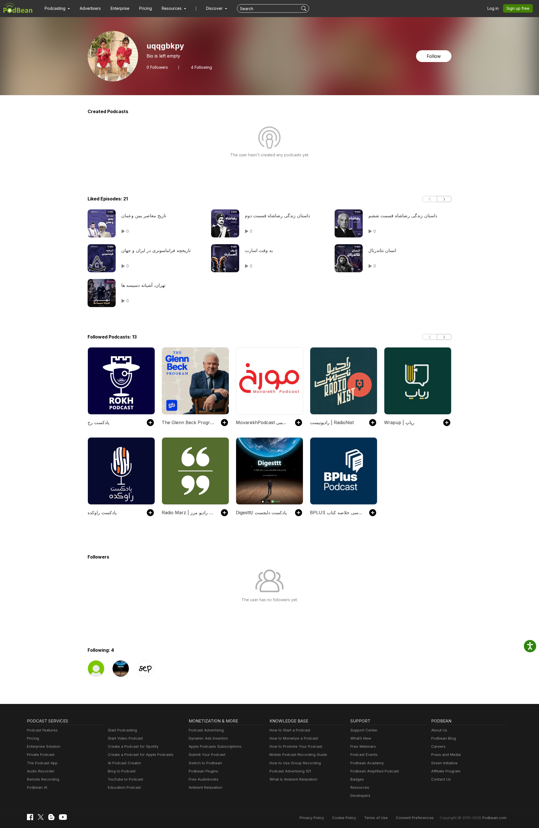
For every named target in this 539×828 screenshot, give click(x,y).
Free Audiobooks (203, 779)
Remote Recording (43, 779)
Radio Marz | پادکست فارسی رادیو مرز (188, 512)
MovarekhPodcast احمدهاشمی (262, 422)
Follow (434, 56)
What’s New (360, 738)
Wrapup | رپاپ (399, 422)
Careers (438, 746)
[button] (57, 8)
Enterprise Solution (43, 746)
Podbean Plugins (203, 771)
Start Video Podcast (125, 738)
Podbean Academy (367, 763)
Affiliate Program (445, 771)
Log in (493, 8)
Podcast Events (364, 754)
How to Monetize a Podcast (294, 738)
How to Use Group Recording (295, 763)
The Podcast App (42, 763)
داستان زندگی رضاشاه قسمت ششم (402, 215)
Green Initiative (444, 763)
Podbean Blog (443, 738)
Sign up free (517, 8)
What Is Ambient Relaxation (294, 779)
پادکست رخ (98, 422)
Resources (359, 787)
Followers (157, 67)
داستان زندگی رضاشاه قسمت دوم (277, 215)
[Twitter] (41, 817)
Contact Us (441, 779)
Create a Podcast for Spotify (133, 746)
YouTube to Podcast (125, 779)
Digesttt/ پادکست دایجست (261, 512)
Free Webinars (363, 746)
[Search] (304, 8)
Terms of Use (376, 817)
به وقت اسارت (259, 250)
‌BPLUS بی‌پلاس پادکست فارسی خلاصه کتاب (337, 512)
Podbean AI (37, 787)
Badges (357, 779)
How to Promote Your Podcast (296, 746)
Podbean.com (494, 817)
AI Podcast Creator (124, 763)
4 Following (201, 67)
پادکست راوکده (102, 512)
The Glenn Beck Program (188, 422)
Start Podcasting (122, 730)
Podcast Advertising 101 (290, 771)
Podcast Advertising (206, 730)
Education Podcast (124, 787)
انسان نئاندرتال (382, 250)
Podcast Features (42, 730)
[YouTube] (63, 817)
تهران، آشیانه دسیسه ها (143, 285)
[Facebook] (30, 817)
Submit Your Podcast (207, 754)
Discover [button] (215, 8)
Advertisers (90, 8)
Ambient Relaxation (205, 787)
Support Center (364, 730)
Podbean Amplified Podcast (374, 771)
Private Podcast (40, 754)
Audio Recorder (40, 771)
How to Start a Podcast (290, 730)
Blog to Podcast (122, 771)
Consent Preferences (415, 817)
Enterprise (120, 8)
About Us (439, 730)
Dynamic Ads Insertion (208, 738)
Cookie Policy (344, 817)
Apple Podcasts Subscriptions (215, 746)
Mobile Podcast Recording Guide (298, 754)
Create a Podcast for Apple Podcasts (140, 754)
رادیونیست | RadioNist (332, 422)
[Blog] (51, 817)
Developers (360, 795)
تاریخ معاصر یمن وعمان (143, 215)
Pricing (145, 8)
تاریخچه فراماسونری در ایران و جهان (156, 250)
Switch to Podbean (205, 763)
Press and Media (446, 754)
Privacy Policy (312, 817)
